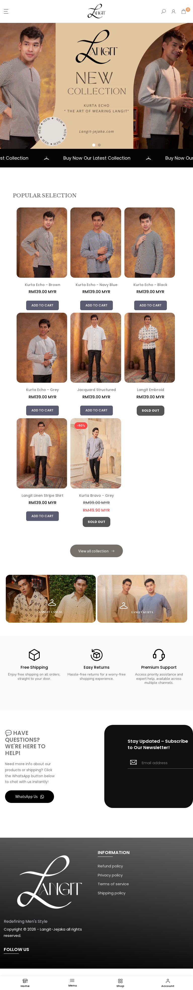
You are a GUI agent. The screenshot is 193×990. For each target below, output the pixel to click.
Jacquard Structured (96, 390)
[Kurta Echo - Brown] (43, 242)
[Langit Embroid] (150, 348)
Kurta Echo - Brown (42, 285)
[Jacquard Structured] (96, 348)
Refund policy (110, 866)
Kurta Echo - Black (150, 285)
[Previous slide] (8, 86)
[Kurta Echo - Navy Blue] (96, 242)
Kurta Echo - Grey (42, 390)
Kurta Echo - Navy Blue (96, 285)
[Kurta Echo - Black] (150, 242)
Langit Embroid (150, 390)
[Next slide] (184, 86)
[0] (183, 11)
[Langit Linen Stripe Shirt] (43, 453)
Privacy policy (110, 875)
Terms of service (113, 884)
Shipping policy (111, 893)
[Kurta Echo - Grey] (43, 348)
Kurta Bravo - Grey (96, 495)
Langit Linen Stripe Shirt (42, 495)
